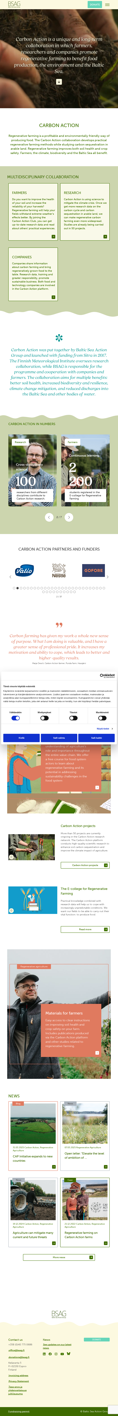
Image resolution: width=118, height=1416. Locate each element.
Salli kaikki (96, 738)
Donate (95, 4)
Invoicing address (18, 1375)
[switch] (44, 718)
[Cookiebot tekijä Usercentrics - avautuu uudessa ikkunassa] (102, 676)
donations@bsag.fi (19, 1357)
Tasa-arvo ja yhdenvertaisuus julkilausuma (17, 1390)
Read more (85, 929)
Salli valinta (59, 738)
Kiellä (21, 738)
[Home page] (59, 1314)
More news (59, 1257)
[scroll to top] (109, 1405)
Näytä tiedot (103, 728)
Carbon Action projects (85, 865)
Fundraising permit (18, 1411)
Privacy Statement (19, 1381)
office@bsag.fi (16, 1350)
